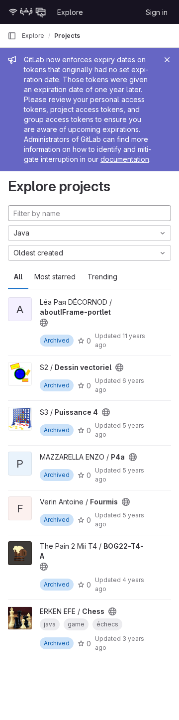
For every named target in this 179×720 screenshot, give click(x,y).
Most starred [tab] (55, 276)
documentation (124, 159)
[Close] (167, 60)
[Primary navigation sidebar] (12, 36)
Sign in (157, 12)
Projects (67, 35)
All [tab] (18, 276)
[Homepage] (27, 12)
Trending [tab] (102, 276)
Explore (70, 12)
